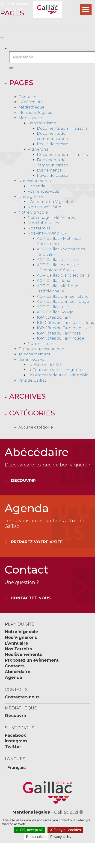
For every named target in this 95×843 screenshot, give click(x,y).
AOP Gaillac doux (53, 280)
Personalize (36, 837)
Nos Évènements (23, 654)
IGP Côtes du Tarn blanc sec (64, 328)
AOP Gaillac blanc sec (58, 259)
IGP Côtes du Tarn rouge (60, 338)
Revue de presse (52, 144)
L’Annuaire (16, 643)
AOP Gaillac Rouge (55, 312)
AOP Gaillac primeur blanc (62, 296)
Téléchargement (34, 354)
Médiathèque (31, 107)
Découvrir (16, 715)
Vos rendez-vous (43, 191)
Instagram (16, 740)
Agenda (13, 677)
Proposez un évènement (42, 349)
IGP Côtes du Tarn (54, 317)
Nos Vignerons (21, 637)
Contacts (27, 97)
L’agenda (36, 186)
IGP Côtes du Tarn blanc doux (65, 322)
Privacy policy (60, 837)
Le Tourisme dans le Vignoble (56, 370)
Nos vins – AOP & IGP (47, 233)
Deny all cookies (67, 830)
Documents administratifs (62, 128)
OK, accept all (31, 830)
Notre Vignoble (21, 631)
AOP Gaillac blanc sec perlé (63, 275)
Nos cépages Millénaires (51, 217)
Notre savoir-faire (44, 207)
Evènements (49, 170)
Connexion (14, 9)
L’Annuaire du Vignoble (50, 202)
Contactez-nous (22, 697)
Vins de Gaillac (32, 380)
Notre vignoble (33, 212)
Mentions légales (35, 112)
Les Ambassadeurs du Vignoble (58, 375)
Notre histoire (41, 343)
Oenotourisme (42, 123)
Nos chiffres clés (43, 223)
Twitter (13, 746)
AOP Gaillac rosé (53, 307)
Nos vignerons (32, 196)
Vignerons (38, 149)
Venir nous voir (32, 359)
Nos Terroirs (18, 649)
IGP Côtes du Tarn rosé (59, 333)
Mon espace (18, 4)
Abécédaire (17, 671)
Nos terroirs (39, 228)
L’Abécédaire (30, 102)
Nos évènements (34, 181)
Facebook (15, 735)
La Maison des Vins (46, 365)
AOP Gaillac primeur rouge (63, 301)
